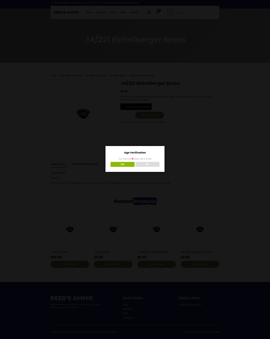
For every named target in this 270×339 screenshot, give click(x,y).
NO (147, 164)
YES (122, 164)
